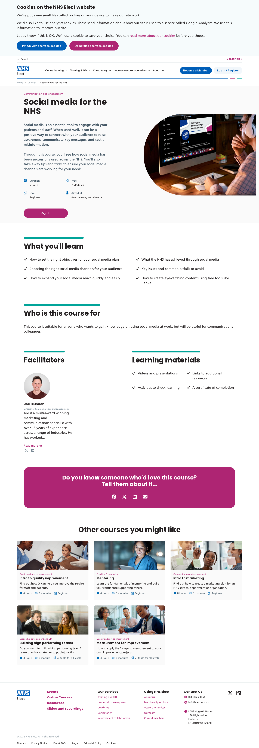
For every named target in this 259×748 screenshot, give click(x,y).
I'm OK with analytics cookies (41, 46)
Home (20, 83)
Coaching (103, 707)
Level (32, 193)
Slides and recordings (65, 708)
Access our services (154, 707)
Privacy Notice (39, 743)
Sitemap (21, 743)
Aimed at (76, 193)
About (156, 70)
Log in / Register (228, 70)
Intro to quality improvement (44, 578)
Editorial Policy (92, 743)
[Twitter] (26, 450)
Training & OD (78, 70)
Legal (75, 743)
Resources (55, 703)
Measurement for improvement (123, 643)
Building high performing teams (46, 643)
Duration (34, 181)
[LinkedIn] (32, 450)
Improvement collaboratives (130, 70)
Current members (154, 718)
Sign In (45, 213)
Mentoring (105, 578)
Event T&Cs (59, 743)
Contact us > (234, 59)
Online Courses (59, 697)
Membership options (156, 702)
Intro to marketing (188, 578)
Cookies (111, 743)
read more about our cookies (152, 35)
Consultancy (100, 70)
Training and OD (107, 697)
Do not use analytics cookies (94, 46)
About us (149, 697)
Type (74, 181)
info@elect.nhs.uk (198, 702)
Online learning (54, 70)
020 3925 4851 (196, 697)
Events (52, 691)
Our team (149, 713)
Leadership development (112, 702)
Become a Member (196, 70)
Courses (32, 83)
